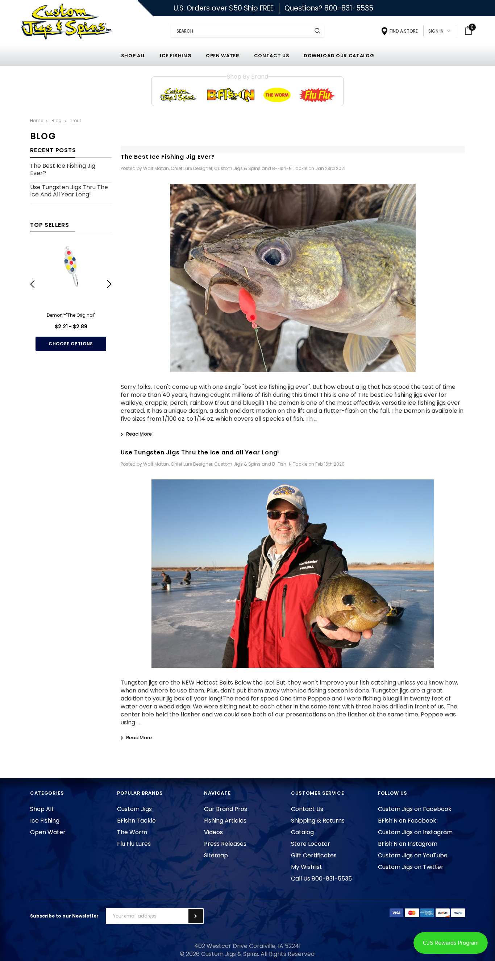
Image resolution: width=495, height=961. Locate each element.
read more (139, 433)
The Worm (132, 832)
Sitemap (216, 855)
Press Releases (225, 844)
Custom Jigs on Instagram (415, 832)
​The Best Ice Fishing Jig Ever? (62, 169)
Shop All (41, 809)
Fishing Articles (225, 820)
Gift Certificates (314, 855)
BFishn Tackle (136, 820)
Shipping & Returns (318, 820)
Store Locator (310, 844)
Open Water (48, 832)
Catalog (302, 832)
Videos (213, 832)
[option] (71, 298)
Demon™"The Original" (71, 315)
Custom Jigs (134, 809)
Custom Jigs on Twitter (411, 867)
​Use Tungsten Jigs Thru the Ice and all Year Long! (69, 191)
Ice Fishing (44, 820)
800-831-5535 (348, 8)
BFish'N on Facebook (407, 820)
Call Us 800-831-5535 (321, 878)
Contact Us (307, 809)
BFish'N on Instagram (407, 844)
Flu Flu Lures (134, 844)
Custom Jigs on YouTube (413, 855)
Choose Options (71, 344)
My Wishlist (306, 867)
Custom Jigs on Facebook (415, 809)
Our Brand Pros (225, 809)
